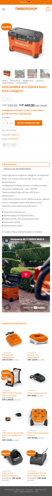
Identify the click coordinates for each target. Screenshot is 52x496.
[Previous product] (9, 99)
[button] (3, 9)
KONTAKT (29, 490)
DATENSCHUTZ (41, 490)
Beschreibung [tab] (10, 164)
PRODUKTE (15, 81)
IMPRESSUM (9, 490)
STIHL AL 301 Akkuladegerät (33, 356)
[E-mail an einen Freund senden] (14, 145)
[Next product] (4, 99)
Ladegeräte (22, 83)
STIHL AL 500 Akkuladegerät (8, 356)
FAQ (37, 492)
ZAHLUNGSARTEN (26, 492)
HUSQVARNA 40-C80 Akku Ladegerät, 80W (36, 474)
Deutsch (23, 2)
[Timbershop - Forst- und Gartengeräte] (26, 9)
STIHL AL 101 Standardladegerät (9, 474)
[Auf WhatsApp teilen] (4, 145)
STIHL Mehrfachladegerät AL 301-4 (38, 434)
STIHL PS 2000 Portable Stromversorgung (12, 394)
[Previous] (6, 43)
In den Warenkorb (28, 123)
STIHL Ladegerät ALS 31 (37, 393)
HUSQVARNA (13, 139)
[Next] (45, 43)
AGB (16, 492)
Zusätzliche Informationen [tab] (17, 169)
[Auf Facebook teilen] (9, 145)
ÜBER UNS (20, 490)
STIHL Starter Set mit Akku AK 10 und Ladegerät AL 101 (13, 435)
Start (4, 81)
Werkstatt (28, 81)
